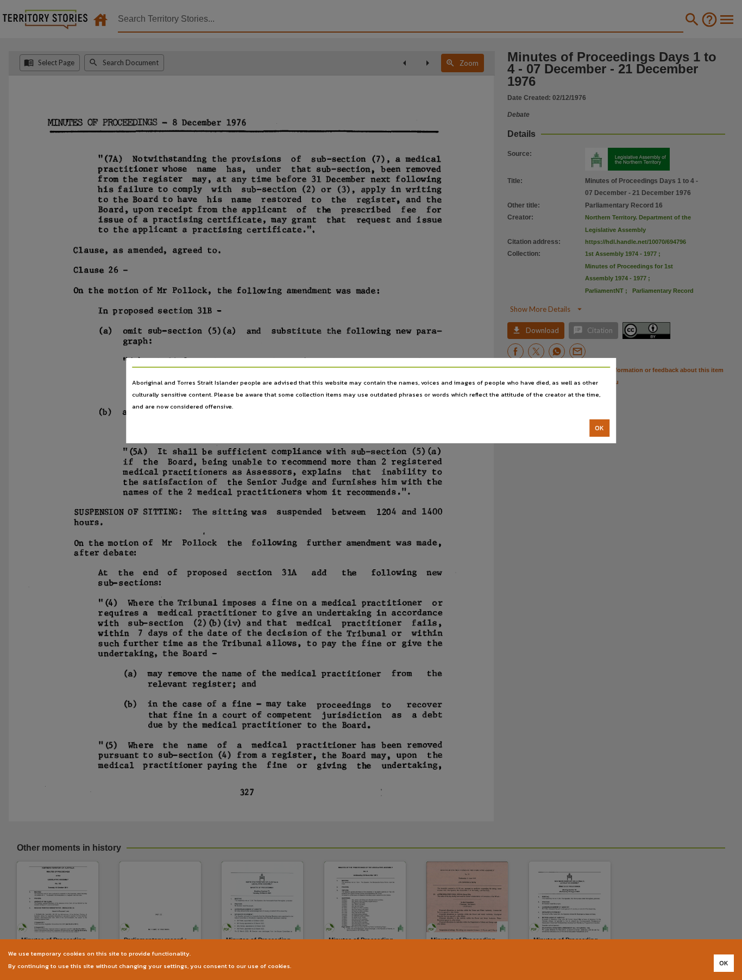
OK (599, 428)
